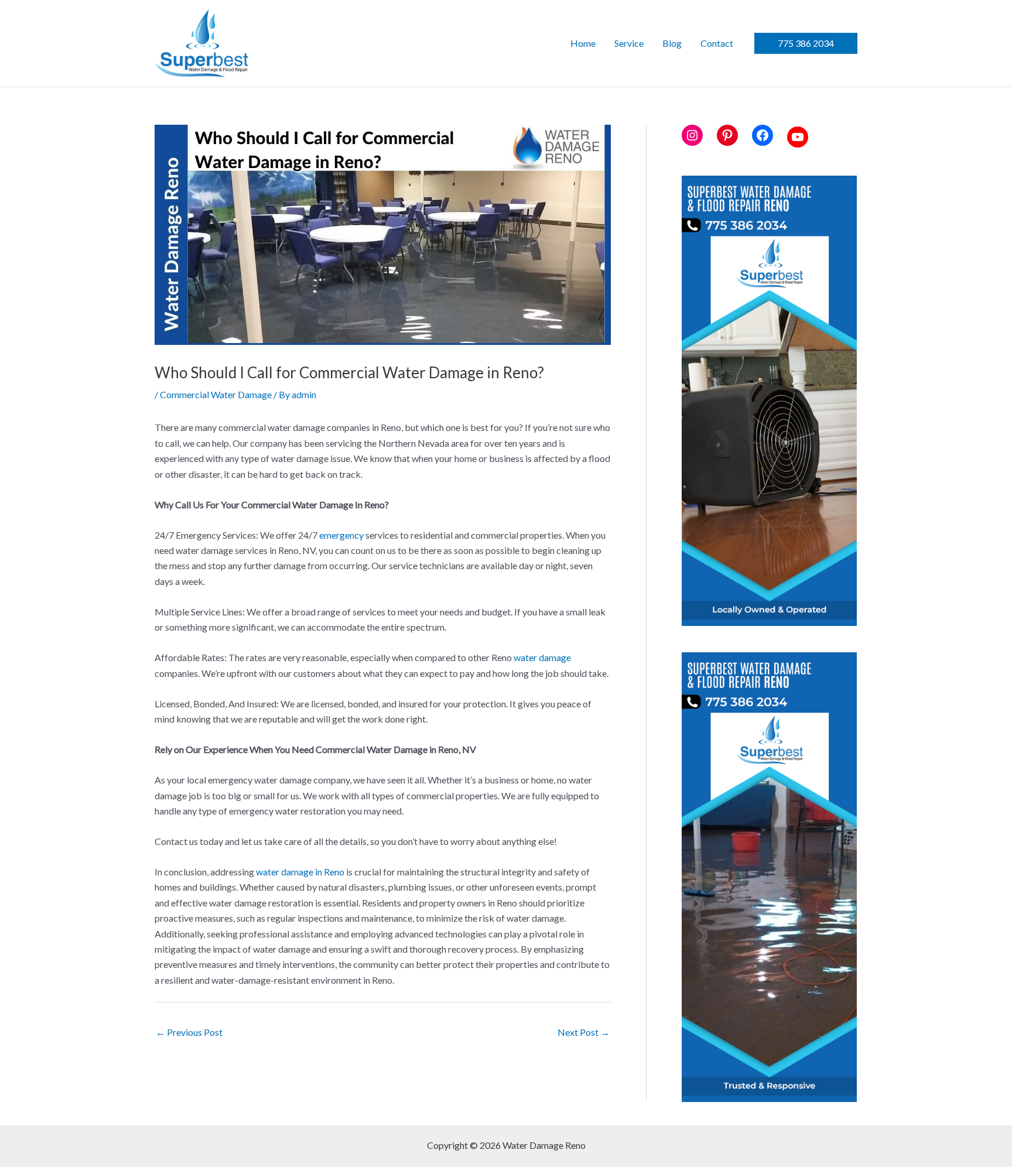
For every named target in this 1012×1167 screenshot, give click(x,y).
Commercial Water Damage (216, 394)
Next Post (584, 1032)
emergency (341, 534)
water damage (542, 657)
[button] (805, 43)
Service (629, 43)
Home (583, 43)
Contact (716, 43)
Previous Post (189, 1032)
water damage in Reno (300, 871)
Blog (672, 43)
